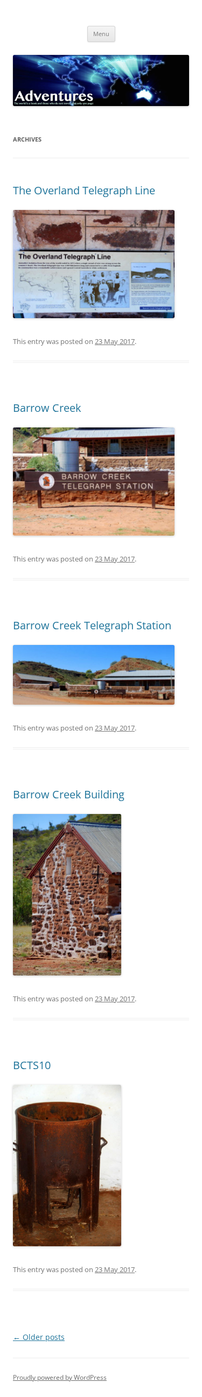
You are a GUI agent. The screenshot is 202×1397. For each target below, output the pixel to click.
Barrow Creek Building (68, 794)
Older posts (39, 1337)
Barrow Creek (47, 408)
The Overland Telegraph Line (84, 190)
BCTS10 (32, 1065)
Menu (101, 34)
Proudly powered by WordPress (60, 1377)
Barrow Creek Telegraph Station (92, 625)
